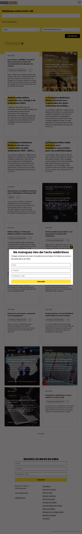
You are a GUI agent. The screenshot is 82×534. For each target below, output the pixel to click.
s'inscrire (41, 281)
